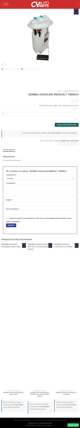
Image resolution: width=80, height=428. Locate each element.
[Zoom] (4, 64)
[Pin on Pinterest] (73, 143)
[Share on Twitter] (66, 143)
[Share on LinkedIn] (77, 143)
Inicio (59, 91)
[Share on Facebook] (62, 143)
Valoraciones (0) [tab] (9, 151)
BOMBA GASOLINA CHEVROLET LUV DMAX (66, 393)
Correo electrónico (12, 209)
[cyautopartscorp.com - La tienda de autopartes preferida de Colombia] (40, 4)
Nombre (9, 200)
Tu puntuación (11, 175)
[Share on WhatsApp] (59, 143)
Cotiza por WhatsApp (67, 125)
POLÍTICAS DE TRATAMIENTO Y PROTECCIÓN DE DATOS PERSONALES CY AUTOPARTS (40, 420)
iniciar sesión (55, 133)
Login (55, 105)
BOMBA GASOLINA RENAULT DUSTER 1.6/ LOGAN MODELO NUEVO (40, 394)
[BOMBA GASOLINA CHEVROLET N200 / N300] (13, 316)
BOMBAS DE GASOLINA (71, 91)
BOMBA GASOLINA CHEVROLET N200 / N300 (13, 393)
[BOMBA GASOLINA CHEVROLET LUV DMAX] (66, 316)
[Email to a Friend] (70, 143)
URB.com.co (50, 425)
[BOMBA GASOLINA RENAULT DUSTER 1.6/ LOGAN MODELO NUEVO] (40, 316)
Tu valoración (11, 183)
